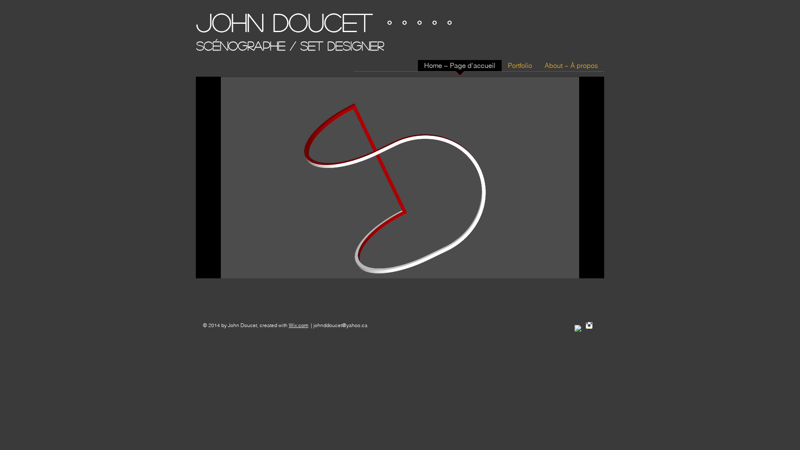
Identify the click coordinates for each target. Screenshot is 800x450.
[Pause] (206, 267)
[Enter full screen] (593, 267)
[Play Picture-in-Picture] (578, 267)
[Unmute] (220, 267)
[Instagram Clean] (589, 325)
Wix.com (298, 325)
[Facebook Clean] (578, 328)
